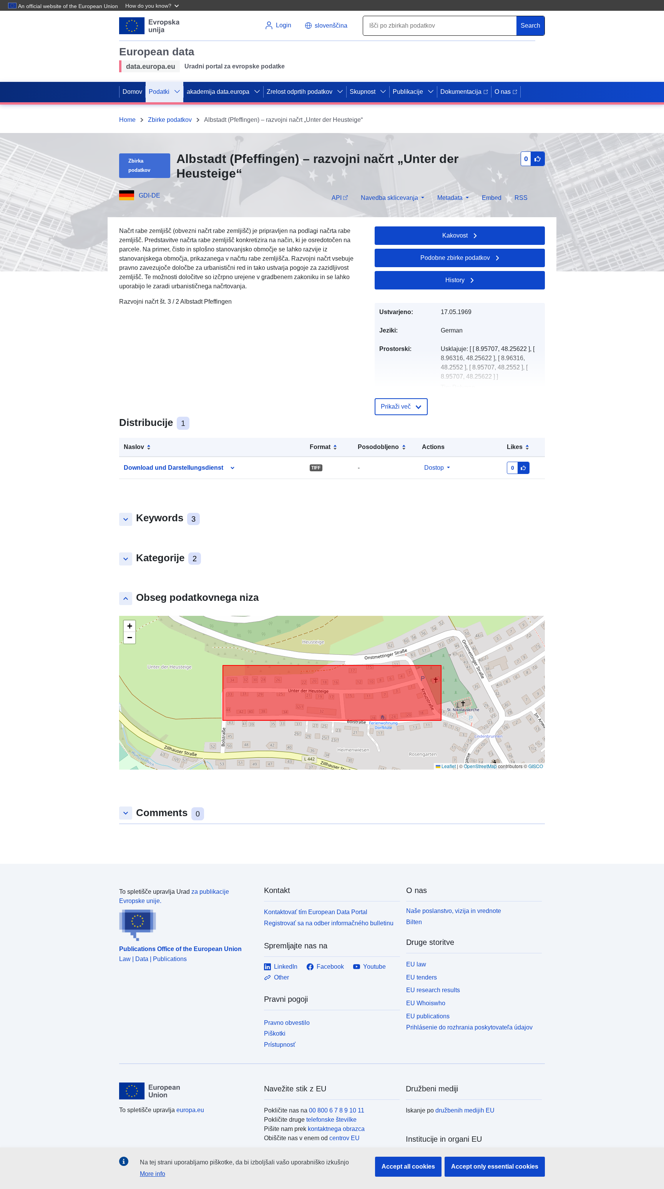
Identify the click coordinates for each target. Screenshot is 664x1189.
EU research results (433, 990)
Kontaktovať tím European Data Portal (315, 912)
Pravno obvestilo (287, 1022)
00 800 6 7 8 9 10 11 (336, 1110)
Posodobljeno (378, 447)
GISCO (535, 766)
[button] (153, 5)
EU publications (428, 1016)
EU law (416, 964)
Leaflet (448, 766)
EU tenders (421, 977)
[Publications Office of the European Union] (187, 923)
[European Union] (187, 1091)
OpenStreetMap (480, 766)
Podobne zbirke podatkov (455, 257)
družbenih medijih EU (465, 1110)
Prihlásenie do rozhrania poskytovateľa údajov (469, 1027)
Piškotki (275, 1033)
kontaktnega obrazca (336, 1129)
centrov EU (344, 1138)
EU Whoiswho (425, 1003)
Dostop (434, 467)
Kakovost (455, 235)
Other (281, 977)
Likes (515, 447)
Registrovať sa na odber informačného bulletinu (328, 923)
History (455, 280)
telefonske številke (331, 1119)
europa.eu (190, 1110)
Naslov (134, 447)
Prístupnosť (279, 1044)
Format (320, 447)
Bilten (414, 922)
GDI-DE (149, 195)
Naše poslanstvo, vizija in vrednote (453, 911)
